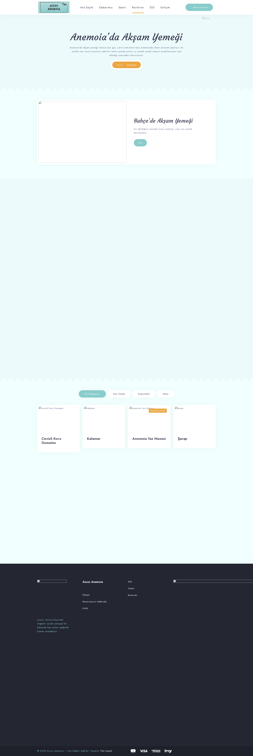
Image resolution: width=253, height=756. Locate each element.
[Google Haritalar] (47, 642)
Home (120, 65)
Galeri (122, 7)
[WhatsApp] (42, 642)
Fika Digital (106, 750)
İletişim (165, 7)
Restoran (138, 7)
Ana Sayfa (86, 7)
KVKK (85, 608)
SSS (152, 7)
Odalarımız (106, 7)
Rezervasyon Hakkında (95, 601)
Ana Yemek (119, 394)
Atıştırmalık (144, 394)
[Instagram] (38, 642)
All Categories (92, 394)
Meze (166, 394)
